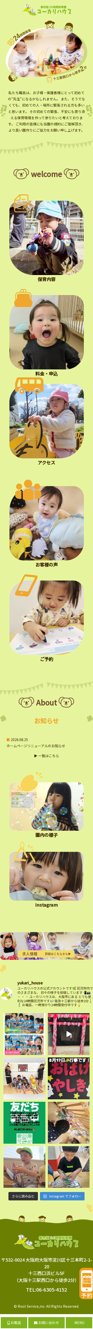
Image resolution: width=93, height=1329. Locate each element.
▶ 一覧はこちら (46, 755)
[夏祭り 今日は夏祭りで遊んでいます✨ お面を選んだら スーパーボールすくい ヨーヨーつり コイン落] (69, 1123)
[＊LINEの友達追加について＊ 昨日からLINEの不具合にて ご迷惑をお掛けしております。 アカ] (24, 1123)
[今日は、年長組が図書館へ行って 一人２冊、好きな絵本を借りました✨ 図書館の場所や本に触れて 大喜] (24, 1167)
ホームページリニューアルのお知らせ (35, 745)
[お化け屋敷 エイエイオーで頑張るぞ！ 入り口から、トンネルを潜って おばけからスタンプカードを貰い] (24, 1078)
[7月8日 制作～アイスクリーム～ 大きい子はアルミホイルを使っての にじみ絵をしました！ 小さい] (69, 1167)
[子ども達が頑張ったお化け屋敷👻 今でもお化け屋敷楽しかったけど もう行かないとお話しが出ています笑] (69, 1034)
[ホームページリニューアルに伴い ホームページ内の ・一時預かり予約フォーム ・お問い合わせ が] (24, 1034)
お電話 (15, 1322)
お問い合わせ (48, 1322)
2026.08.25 (19, 739)
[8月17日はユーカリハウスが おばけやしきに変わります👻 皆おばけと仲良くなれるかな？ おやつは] (69, 1078)
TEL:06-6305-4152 (46, 1289)
